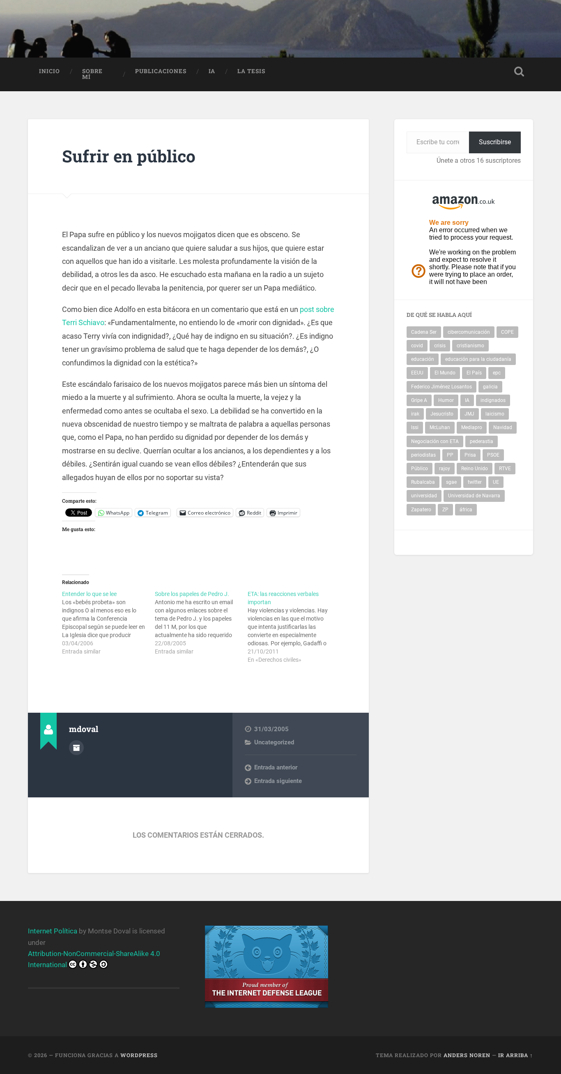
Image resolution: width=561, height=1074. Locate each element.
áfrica (466, 510)
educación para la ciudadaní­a (478, 359)
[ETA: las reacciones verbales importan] (294, 627)
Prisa (470, 455)
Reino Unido (474, 468)
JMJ (469, 414)
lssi (414, 427)
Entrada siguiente (278, 781)
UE (496, 482)
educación (422, 359)
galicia (490, 387)
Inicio (49, 71)
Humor (446, 400)
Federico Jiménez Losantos (441, 387)
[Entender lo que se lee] (108, 623)
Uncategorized (274, 742)
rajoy (444, 468)
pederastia (481, 441)
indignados (493, 400)
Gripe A (419, 400)
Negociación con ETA (435, 441)
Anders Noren (467, 1055)
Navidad (502, 427)
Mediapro (471, 427)
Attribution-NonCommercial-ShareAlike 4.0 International (94, 959)
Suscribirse (495, 142)
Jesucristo (441, 414)
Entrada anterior (275, 767)
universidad (424, 496)
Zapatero (421, 510)
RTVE (505, 468)
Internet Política (52, 931)
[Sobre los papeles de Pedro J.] (201, 623)
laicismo (494, 414)
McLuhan (440, 427)
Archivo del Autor (76, 747)
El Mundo (445, 373)
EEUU (417, 373)
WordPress (139, 1055)
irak (415, 414)
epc (497, 373)
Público (419, 468)
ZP (445, 510)
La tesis (251, 71)
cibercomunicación (469, 332)
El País (474, 373)
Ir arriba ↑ (515, 1055)
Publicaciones (160, 71)
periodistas (423, 455)
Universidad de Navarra (474, 496)
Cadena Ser (424, 332)
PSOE (493, 455)
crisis (440, 346)
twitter (475, 482)
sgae (451, 482)
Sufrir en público (128, 156)
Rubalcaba (423, 482)
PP (450, 455)
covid (417, 346)
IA (212, 71)
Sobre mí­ (92, 74)
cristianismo (470, 346)
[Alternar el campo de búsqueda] (519, 71)
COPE (507, 332)
